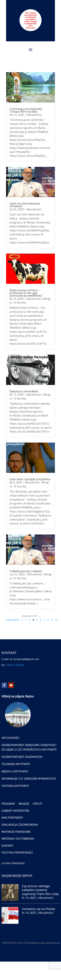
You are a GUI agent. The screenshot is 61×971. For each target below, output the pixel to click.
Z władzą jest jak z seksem (25, 571)
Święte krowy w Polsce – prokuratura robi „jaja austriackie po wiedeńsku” (26, 292)
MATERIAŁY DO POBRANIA (18, 838)
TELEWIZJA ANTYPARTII (16, 764)
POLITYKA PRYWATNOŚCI (17, 852)
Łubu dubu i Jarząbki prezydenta (29, 479)
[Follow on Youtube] (11, 685)
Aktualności (34, 115)
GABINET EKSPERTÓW (15, 811)
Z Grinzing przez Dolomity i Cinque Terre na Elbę (25, 110)
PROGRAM (8, 803)
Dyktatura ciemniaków (23, 391)
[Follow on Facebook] (4, 685)
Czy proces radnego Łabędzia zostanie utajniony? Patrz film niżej (40, 890)
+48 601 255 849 (15, 665)
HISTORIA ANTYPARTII (15, 786)
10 (56, 619)
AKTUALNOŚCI (10, 738)
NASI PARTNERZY (12, 817)
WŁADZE (23, 803)
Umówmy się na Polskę (38, 909)
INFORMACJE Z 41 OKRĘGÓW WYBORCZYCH (29, 778)
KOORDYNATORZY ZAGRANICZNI (22, 757)
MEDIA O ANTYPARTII (15, 771)
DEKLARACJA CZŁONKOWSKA (20, 825)
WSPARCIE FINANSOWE (16, 832)
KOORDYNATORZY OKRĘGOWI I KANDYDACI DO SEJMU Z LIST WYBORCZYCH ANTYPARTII (29, 747)
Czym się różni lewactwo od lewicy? (24, 205)
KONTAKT (7, 846)
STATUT (37, 803)
